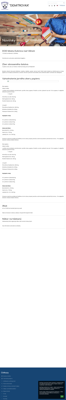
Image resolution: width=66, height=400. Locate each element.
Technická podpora (7, 378)
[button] (54, 6)
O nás (4, 393)
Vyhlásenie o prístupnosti (9, 381)
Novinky (5, 398)
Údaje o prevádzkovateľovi (9, 388)
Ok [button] (62, 396)
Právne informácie (7, 383)
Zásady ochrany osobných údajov (11, 386)
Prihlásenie (62, 5)
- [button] (52, 5)
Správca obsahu (7, 376)
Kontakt (5, 396)
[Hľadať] (64, 3)
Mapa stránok (6, 391)
